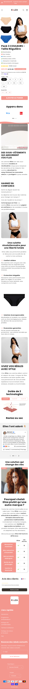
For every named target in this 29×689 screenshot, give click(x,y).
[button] (23, 10)
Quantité (4, 90)
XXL (14, 83)
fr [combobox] (23, 579)
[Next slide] (18, 456)
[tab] (13, 118)
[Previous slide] (10, 456)
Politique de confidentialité (6, 623)
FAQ (2, 636)
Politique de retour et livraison (7, 632)
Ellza (16, 687)
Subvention (4, 614)
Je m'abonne (14, 656)
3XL (21, 83)
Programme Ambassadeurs (5, 618)
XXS (4, 79)
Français (13, 675)
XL (8, 83)
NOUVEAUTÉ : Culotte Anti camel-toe (15, 2)
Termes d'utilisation (7, 628)
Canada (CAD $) (13, 667)
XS (10, 79)
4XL (4, 86)
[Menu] (2, 10)
